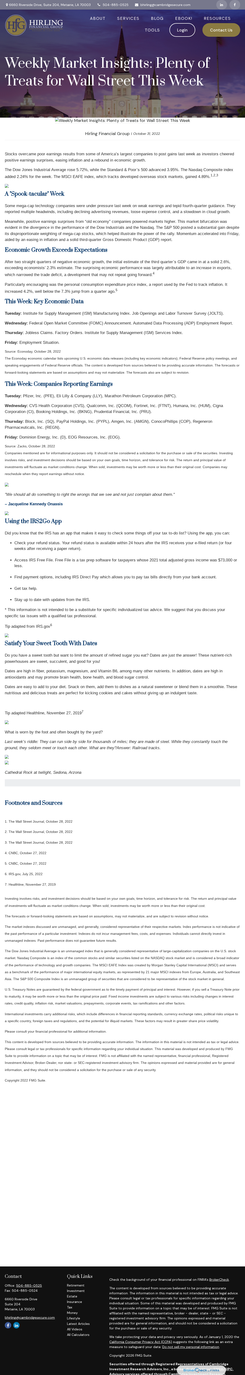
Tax (69, 1307)
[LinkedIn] (221, 5)
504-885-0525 (115, 5)
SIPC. (229, 1369)
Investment (76, 1291)
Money (72, 1313)
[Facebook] (234, 5)
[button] (98, 18)
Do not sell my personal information (190, 1347)
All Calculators (78, 1335)
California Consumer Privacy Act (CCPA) (140, 1342)
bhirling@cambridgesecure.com (165, 5)
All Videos (74, 1329)
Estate (72, 1296)
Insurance (74, 1302)
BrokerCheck (219, 1279)
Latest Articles (78, 1324)
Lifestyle (73, 1318)
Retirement (75, 1285)
